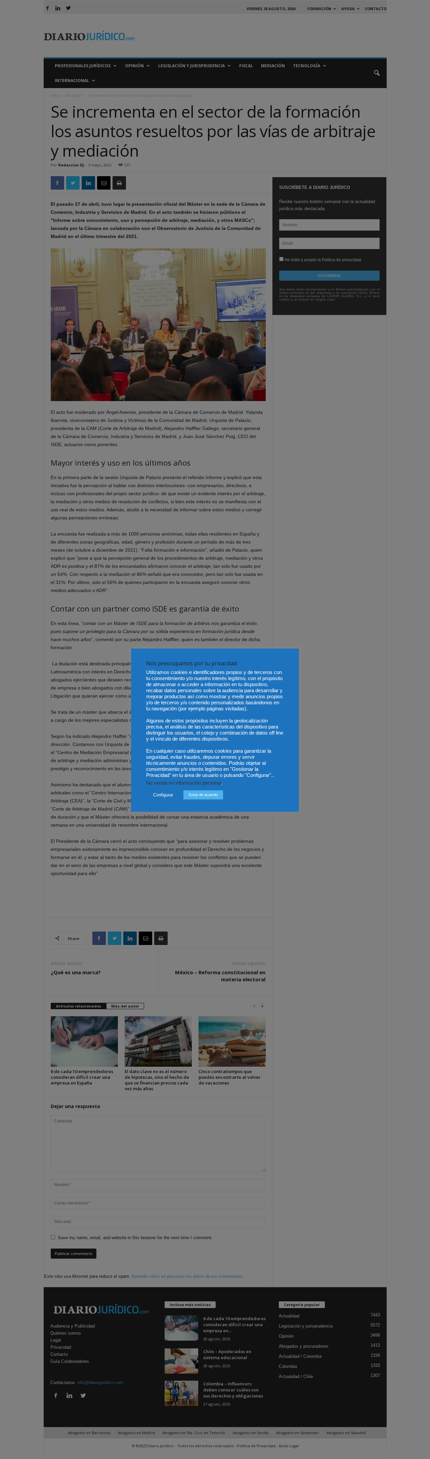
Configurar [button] (163, 794)
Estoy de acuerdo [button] (203, 795)
